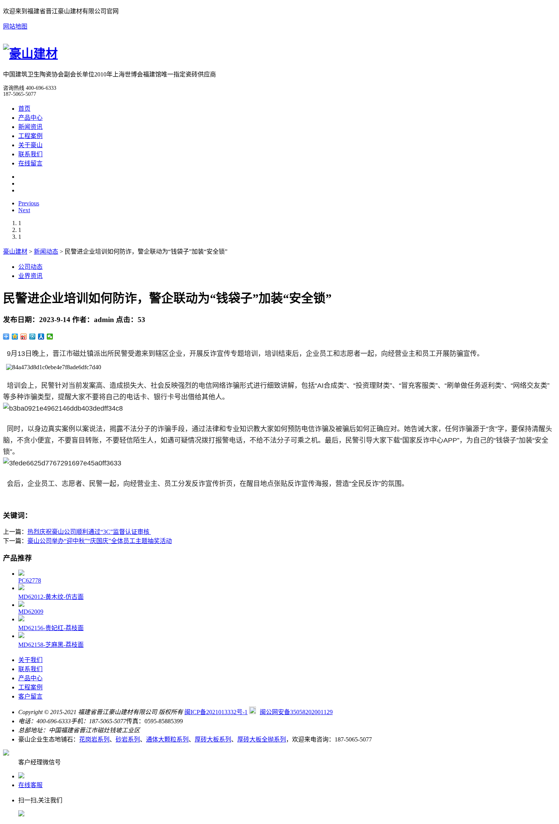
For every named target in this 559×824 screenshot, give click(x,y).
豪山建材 (15, 251)
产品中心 (30, 117)
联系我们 (30, 154)
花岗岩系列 (94, 739)
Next (24, 210)
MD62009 (30, 611)
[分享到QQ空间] (15, 336)
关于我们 (30, 660)
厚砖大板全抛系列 (261, 739)
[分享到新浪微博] (24, 336)
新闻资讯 (30, 127)
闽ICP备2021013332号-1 (216, 712)
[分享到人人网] (41, 336)
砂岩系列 (128, 739)
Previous (28, 203)
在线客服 (30, 785)
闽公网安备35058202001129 (296, 712)
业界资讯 (30, 276)
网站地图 (15, 26)
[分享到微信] (50, 336)
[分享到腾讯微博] (32, 336)
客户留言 (30, 696)
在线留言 (30, 163)
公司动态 (30, 267)
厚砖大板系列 (213, 739)
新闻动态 (46, 251)
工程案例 (30, 136)
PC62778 (29, 580)
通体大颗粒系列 (167, 739)
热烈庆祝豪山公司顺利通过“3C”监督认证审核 (89, 532)
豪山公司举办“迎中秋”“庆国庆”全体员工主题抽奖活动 (99, 541)
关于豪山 (30, 145)
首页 (24, 108)
